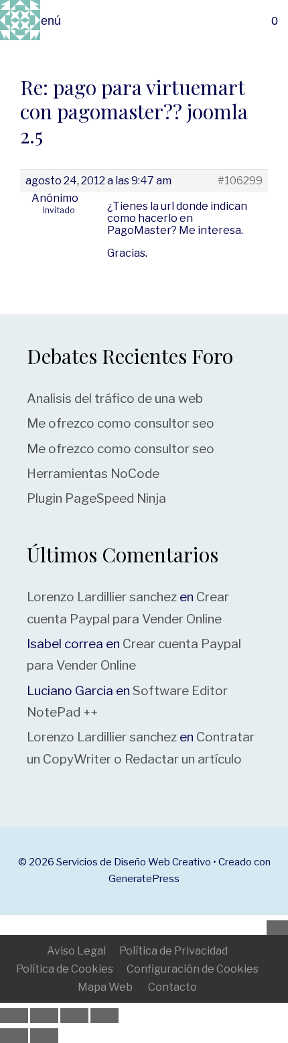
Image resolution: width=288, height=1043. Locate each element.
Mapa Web (105, 987)
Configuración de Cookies (193, 969)
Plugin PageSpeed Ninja (96, 498)
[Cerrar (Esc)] (104, 1015)
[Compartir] (74, 1015)
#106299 (240, 181)
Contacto (172, 987)
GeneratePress (144, 879)
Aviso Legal (76, 950)
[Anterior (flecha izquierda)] (14, 1035)
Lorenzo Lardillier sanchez (102, 597)
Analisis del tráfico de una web (115, 398)
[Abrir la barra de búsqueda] (270, 21)
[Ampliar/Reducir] (14, 1015)
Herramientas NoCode (93, 473)
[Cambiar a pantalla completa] (44, 1015)
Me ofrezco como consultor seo (120, 423)
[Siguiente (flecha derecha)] (44, 1035)
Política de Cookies (64, 969)
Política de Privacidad (173, 950)
